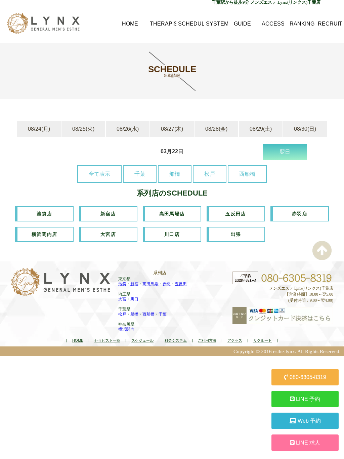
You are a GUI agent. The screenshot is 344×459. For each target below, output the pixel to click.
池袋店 (44, 213)
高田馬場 (150, 284)
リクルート (262, 340)
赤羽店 (299, 213)
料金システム (176, 340)
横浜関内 (126, 329)
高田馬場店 (172, 213)
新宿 (134, 284)
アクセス (234, 340)
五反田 (181, 284)
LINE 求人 (307, 443)
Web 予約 (308, 421)
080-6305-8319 (307, 377)
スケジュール (142, 340)
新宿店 (108, 213)
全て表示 (99, 174)
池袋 (122, 284)
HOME (77, 340)
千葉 (139, 174)
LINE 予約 (307, 399)
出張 (236, 234)
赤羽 (167, 284)
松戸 (209, 174)
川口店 (172, 234)
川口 (134, 299)
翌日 (285, 152)
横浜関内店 (44, 234)
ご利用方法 (207, 340)
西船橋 (247, 174)
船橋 (174, 174)
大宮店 (108, 234)
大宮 (122, 299)
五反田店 (235, 213)
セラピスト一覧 (107, 340)
